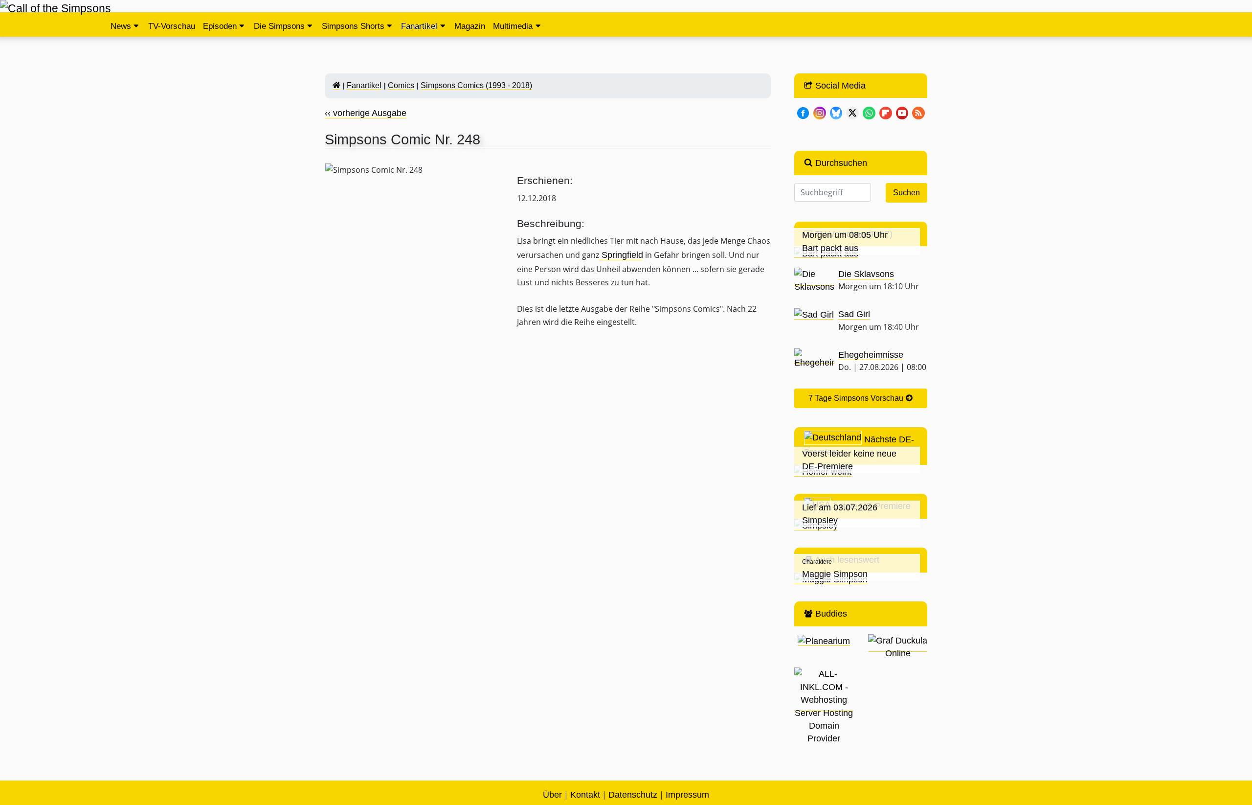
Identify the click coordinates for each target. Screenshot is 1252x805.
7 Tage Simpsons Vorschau (856, 398)
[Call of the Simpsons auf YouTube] (902, 112)
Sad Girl (854, 314)
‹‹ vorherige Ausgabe (365, 113)
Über (552, 795)
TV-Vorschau (171, 26)
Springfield (621, 255)
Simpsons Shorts (353, 26)
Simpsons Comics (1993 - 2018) (476, 85)
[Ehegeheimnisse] (814, 358)
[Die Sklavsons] (814, 280)
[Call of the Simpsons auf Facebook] (803, 112)
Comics (401, 85)
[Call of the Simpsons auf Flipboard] (885, 112)
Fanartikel (419, 26)
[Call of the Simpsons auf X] (852, 112)
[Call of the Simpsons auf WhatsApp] (869, 112)
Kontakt (585, 795)
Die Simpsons (279, 26)
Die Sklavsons (866, 274)
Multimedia (513, 26)
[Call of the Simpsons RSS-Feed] (918, 112)
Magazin (469, 26)
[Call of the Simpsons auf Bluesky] (836, 112)
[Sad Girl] (814, 314)
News (121, 26)
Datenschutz (632, 795)
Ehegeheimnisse (870, 355)
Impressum (687, 795)
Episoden (220, 26)
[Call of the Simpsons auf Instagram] (819, 112)
